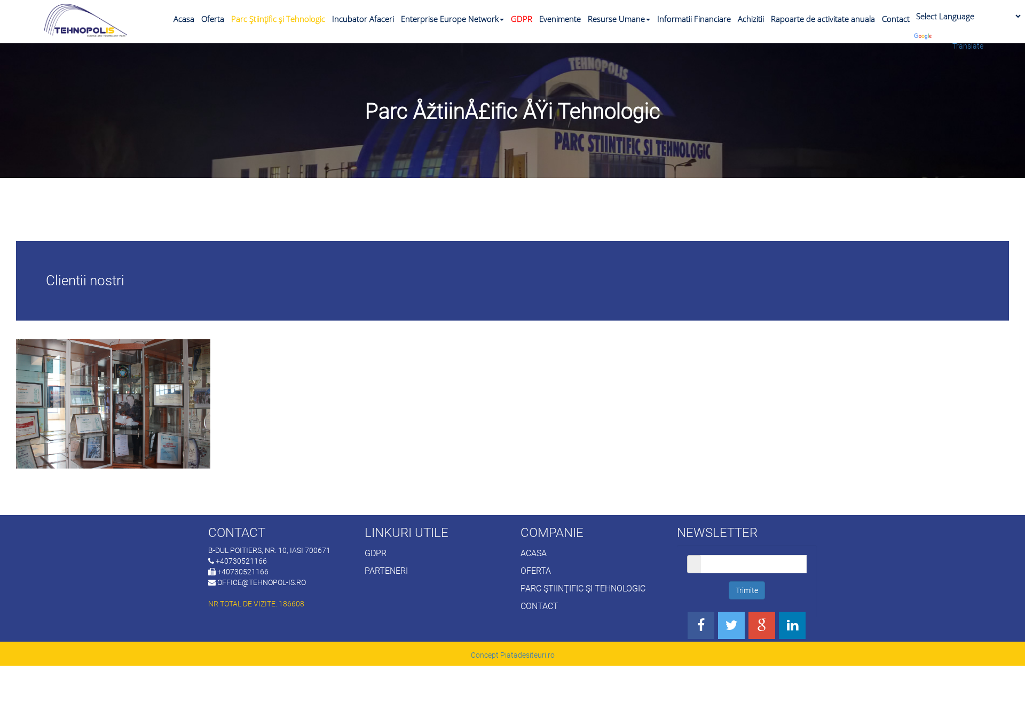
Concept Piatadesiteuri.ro (513, 655)
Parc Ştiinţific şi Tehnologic (278, 18)
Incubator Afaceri (363, 18)
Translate (967, 46)
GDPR (521, 18)
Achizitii (751, 18)
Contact (896, 18)
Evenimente (560, 18)
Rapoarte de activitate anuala (823, 18)
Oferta (212, 18)
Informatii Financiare (694, 18)
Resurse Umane (616, 18)
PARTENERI (386, 571)
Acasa (184, 18)
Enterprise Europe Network (450, 18)
